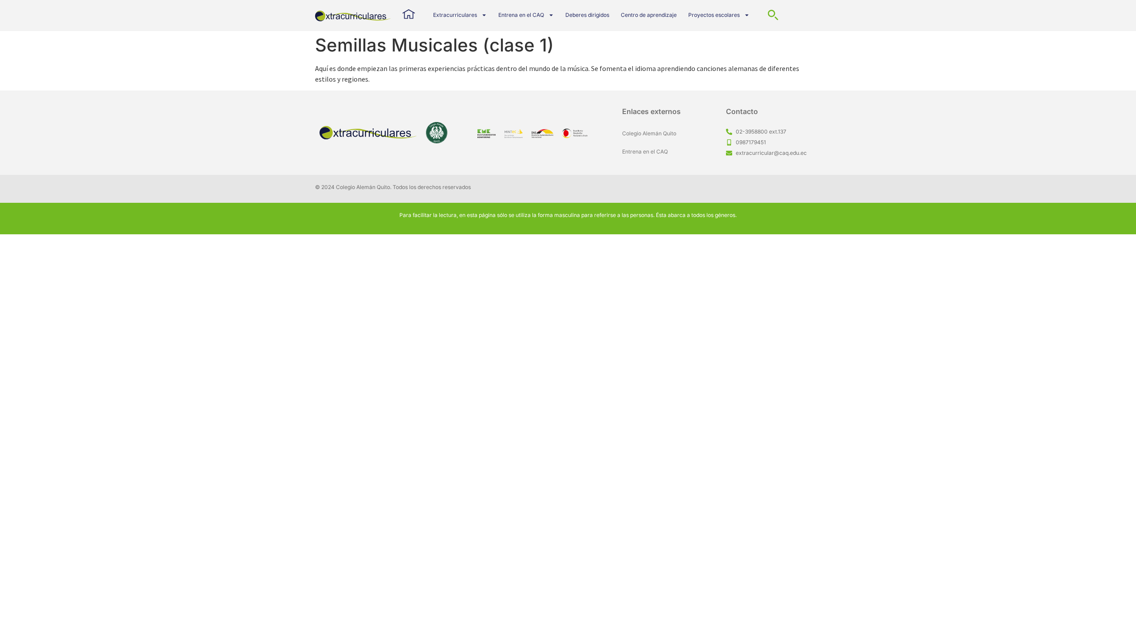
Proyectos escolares (714, 15)
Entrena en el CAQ (521, 15)
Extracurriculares (455, 15)
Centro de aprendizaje (649, 15)
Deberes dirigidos (587, 15)
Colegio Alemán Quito (649, 133)
